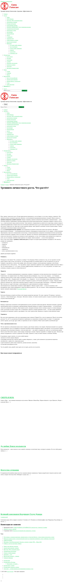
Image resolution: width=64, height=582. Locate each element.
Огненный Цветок (21, 289)
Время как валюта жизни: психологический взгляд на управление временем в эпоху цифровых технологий (29, 538)
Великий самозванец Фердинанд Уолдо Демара (21, 514)
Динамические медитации (10, 551)
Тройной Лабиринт (8, 557)
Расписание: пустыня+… (13, 563)
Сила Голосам (10, 571)
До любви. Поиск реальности (13, 446)
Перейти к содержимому (6, 1)
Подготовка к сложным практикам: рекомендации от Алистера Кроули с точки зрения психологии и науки (29, 537)
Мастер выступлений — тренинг (11, 556)
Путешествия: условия (9, 565)
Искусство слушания (10, 470)
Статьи (7, 184)
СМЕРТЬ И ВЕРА (7, 397)
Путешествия (7, 560)
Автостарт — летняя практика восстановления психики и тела (18, 568)
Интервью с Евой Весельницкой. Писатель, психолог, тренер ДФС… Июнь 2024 (23, 542)
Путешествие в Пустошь (9, 562)
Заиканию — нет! (8, 554)
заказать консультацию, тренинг (11, 548)
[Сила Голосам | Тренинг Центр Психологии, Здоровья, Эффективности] (10, 9)
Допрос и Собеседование (10, 553)
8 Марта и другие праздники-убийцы (12, 543)
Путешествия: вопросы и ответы (11, 567)
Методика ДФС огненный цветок (12, 549)
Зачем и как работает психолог (11, 546)
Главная (2, 184)
